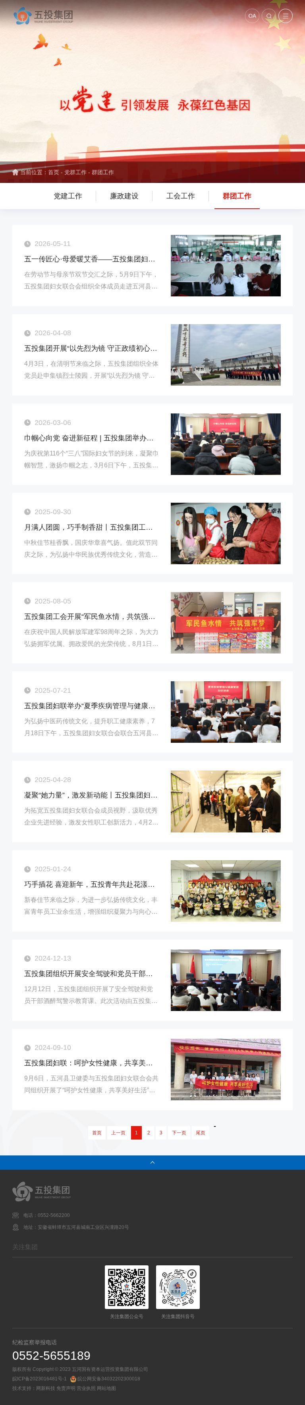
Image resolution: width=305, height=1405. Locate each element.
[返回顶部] (152, 1162)
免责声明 (65, 1388)
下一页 (179, 1133)
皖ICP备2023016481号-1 (39, 1379)
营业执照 (86, 1388)
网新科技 (45, 1388)
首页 (53, 172)
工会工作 (180, 196)
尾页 (200, 1133)
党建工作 (68, 196)
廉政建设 (124, 196)
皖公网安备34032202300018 (108, 1379)
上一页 (118, 1133)
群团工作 (103, 172)
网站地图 (106, 1388)
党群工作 (75, 172)
